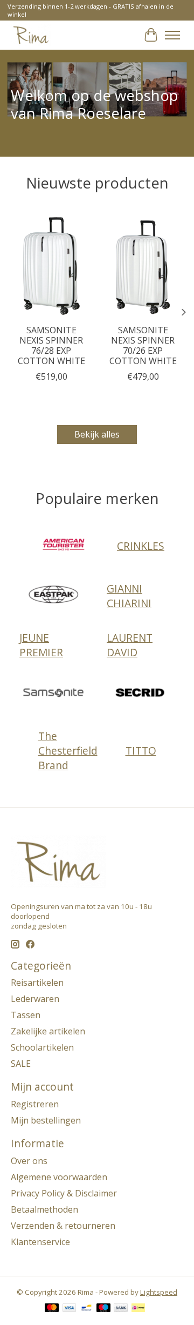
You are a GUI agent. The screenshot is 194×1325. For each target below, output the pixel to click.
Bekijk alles (97, 434)
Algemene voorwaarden (59, 1177)
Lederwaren (35, 999)
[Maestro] (103, 1308)
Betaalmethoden (44, 1209)
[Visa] (70, 1308)
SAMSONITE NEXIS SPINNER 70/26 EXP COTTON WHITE (143, 345)
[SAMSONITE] (53, 694)
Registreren (35, 1104)
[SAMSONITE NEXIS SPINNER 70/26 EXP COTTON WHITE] (142, 265)
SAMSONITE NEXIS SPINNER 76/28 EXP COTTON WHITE (51, 345)
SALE (21, 1064)
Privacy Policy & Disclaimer (64, 1193)
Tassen (25, 1015)
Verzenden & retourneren (63, 1226)
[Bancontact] (86, 1308)
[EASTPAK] (53, 595)
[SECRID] (140, 694)
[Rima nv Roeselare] (31, 35)
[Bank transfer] (121, 1308)
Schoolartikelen (42, 1047)
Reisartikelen (37, 982)
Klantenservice (40, 1242)
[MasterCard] (52, 1308)
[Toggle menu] (172, 35)
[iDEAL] (138, 1308)
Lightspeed (158, 1292)
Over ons (29, 1161)
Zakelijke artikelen (48, 1031)
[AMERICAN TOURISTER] (63, 546)
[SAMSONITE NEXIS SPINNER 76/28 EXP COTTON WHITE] (51, 265)
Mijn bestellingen (46, 1120)
